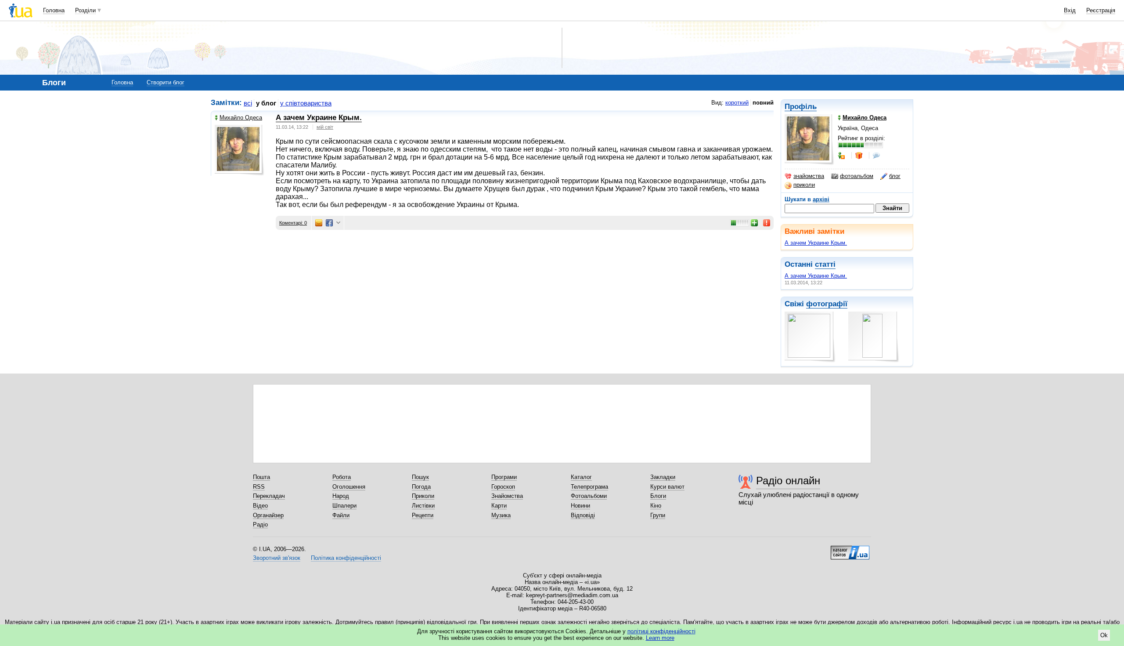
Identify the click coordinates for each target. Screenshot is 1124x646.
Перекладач (269, 496)
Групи (657, 515)
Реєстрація (1100, 10)
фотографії (826, 304)
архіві (821, 199)
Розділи (85, 10)
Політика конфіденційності (346, 558)
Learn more (660, 638)
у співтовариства (305, 103)
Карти (499, 505)
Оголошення (348, 486)
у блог (266, 103)
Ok (1104, 635)
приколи (804, 184)
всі (248, 103)
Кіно (655, 505)
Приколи (423, 496)
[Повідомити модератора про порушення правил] (767, 222)
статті (825, 264)
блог (895, 176)
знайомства (808, 176)
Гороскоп (503, 486)
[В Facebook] (329, 222)
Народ (340, 496)
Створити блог (165, 82)
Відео (260, 505)
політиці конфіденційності (661, 631)
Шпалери (344, 505)
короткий (737, 102)
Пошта (261, 477)
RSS (259, 486)
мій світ (325, 127)
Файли (340, 515)
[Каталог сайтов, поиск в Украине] (850, 549)
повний (763, 102)
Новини (580, 505)
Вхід (1070, 10)
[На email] (318, 222)
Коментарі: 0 (293, 222)
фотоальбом (856, 176)
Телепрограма (589, 486)
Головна (54, 10)
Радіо (260, 524)
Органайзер (268, 515)
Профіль (801, 106)
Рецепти (422, 515)
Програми (504, 477)
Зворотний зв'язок (276, 558)
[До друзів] (842, 155)
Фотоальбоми (589, 496)
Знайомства (507, 496)
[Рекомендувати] (755, 222)
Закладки (662, 477)
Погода (421, 486)
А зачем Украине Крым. (816, 243)
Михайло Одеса (241, 117)
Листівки (423, 505)
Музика (501, 515)
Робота (341, 477)
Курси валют (667, 486)
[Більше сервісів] (338, 223)
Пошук (420, 477)
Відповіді (583, 515)
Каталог (581, 477)
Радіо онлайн (788, 480)
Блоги (658, 496)
